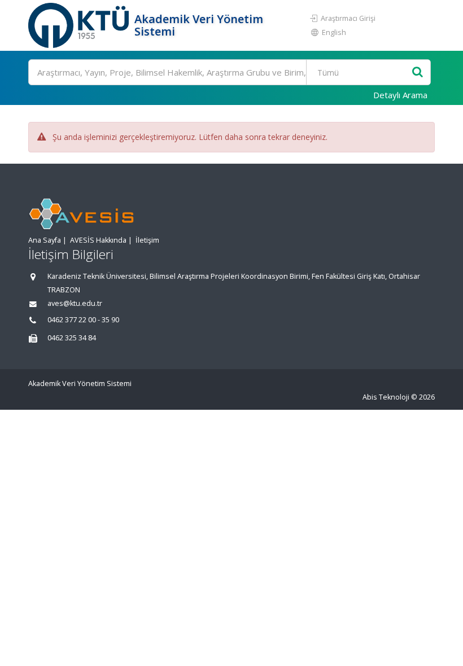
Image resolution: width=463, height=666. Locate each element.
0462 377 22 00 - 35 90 (83, 320)
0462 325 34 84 (71, 338)
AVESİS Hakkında (98, 240)
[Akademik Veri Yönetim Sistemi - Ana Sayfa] (80, 25)
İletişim (147, 240)
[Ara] (417, 72)
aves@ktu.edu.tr (74, 303)
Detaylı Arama (400, 94)
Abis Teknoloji (385, 397)
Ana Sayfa (44, 240)
